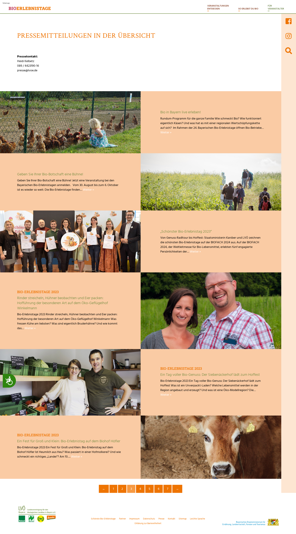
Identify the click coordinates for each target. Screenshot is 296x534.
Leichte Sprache (197, 518)
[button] (289, 102)
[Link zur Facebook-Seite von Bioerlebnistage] (288, 21)
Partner (122, 518)
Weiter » (165, 132)
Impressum (134, 518)
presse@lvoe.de (27, 70)
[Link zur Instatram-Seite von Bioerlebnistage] (288, 35)
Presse (161, 518)
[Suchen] (288, 50)
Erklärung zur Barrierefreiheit (148, 523)
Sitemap (6, 3)
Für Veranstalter (276, 7)
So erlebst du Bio (248, 8)
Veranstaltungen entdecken (218, 7)
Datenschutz (149, 518)
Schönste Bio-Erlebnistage (103, 518)
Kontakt (171, 518)
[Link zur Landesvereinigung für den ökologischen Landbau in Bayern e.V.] (50, 513)
